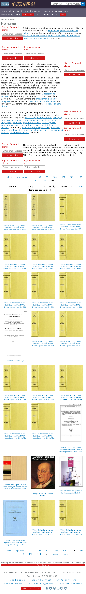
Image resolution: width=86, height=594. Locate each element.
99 (47, 177)
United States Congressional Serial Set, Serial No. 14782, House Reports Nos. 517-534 (15, 397)
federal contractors (19, 132)
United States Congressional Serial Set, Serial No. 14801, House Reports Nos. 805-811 (71, 343)
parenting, (28, 38)
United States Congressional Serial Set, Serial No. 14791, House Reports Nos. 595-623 (43, 305)
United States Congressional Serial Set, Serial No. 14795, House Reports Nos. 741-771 (71, 266)
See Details (43, 565)
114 (39, 554)
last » (65, 554)
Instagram (54, 588)
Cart (63, 15)
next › (55, 554)
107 (47, 550)
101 (63, 177)
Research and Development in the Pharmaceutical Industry (71, 492)
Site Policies (17, 580)
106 (39, 550)
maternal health (41, 38)
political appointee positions (35, 127)
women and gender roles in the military (50, 32)
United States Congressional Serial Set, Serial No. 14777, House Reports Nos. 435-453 (43, 397)
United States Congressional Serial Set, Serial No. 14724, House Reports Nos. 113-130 (71, 305)
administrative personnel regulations (29, 130)
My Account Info (66, 580)
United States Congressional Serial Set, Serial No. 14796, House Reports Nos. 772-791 (43, 266)
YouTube (58, 588)
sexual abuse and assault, (35, 35)
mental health (73, 35)
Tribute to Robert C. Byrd (14, 361)
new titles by (17, 15)
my (43, 15)
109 (64, 550)
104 (36, 180)
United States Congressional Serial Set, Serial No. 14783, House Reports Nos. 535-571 (43, 532)
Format (13, 186)
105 (44, 180)
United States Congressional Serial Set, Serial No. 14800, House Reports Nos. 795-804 (43, 343)
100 (55, 177)
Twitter (50, 588)
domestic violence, (57, 35)
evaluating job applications (38, 117)
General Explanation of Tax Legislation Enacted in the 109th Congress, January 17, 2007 (15, 542)
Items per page (36, 190)
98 (40, 177)
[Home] (19, 5)
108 (56, 550)
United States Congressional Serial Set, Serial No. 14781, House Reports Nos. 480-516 (71, 532)
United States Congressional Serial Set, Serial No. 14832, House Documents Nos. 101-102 (71, 227)
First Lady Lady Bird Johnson (42, 101)
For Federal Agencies (41, 583)
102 (71, 177)
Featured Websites (70, 583)
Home (3, 19)
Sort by (52, 186)
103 (80, 177)
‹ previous (22, 177)
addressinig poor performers (27, 122)
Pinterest (61, 588)
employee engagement (35, 125)
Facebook (47, 588)
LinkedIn (65, 588)
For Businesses (13, 583)
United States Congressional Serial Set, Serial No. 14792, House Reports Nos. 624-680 (15, 305)
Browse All (10, 11)
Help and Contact (41, 580)
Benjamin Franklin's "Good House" (43, 494)
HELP (54, 15)
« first (9, 177)
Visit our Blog (31, 588)
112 (22, 554)
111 (81, 550)
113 (30, 554)
